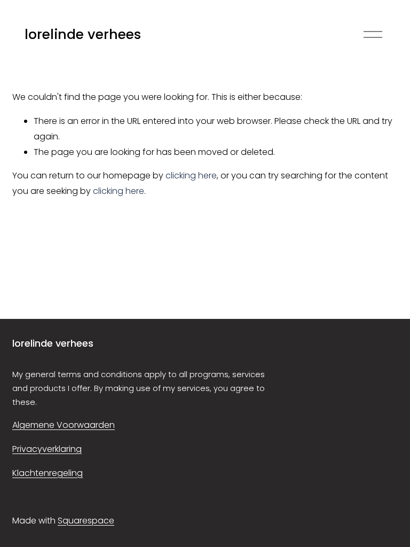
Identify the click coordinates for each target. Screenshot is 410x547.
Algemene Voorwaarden (63, 425)
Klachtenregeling (47, 473)
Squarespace (86, 520)
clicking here (191, 175)
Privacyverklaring (47, 449)
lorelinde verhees (83, 34)
